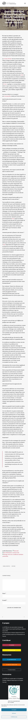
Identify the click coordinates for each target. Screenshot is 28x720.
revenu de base (8, 58)
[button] (25, 3)
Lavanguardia (7, 96)
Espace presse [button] (12, 669)
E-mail (4, 600)
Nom (4, 593)
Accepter (14, 709)
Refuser (14, 713)
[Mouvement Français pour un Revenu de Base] (9, 3)
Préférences (14, 716)
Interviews (16, 25)
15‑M (22, 75)
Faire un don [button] (12, 650)
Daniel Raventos (6, 566)
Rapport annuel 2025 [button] (12, 664)
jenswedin (5, 556)
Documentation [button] (12, 659)
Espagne (13, 566)
